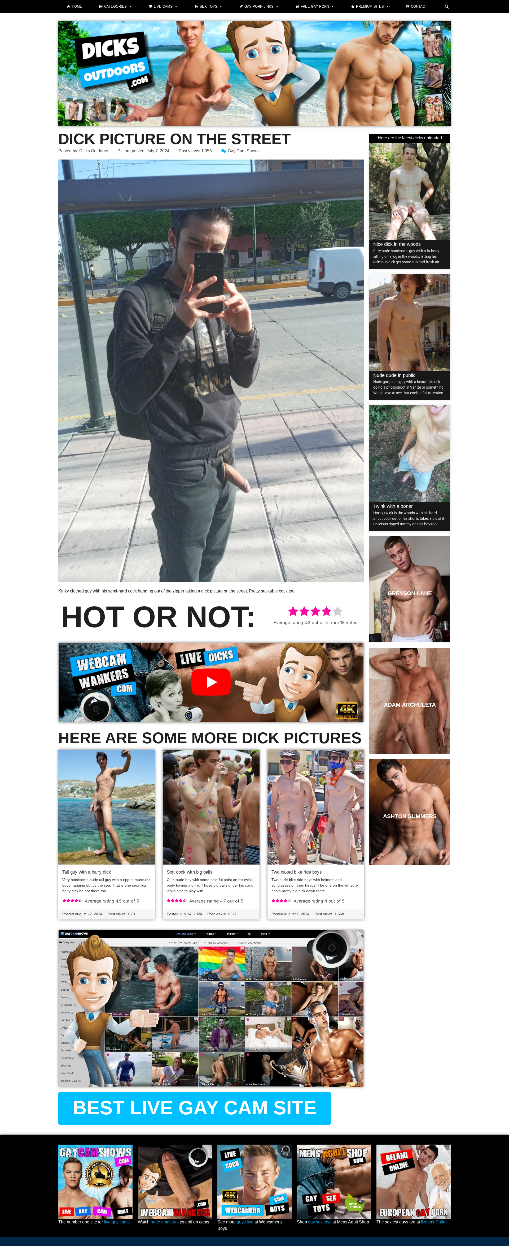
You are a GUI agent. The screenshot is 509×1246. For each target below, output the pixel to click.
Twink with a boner (393, 506)
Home (77, 6)
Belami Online (434, 1222)
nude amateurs (165, 1222)
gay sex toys (319, 1222)
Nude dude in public (394, 375)
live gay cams (117, 1222)
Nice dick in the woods (397, 244)
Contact (419, 6)
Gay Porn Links (259, 6)
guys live (245, 1222)
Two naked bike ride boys (296, 872)
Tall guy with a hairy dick (86, 872)
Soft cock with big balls (190, 872)
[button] (447, 7)
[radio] (293, 612)
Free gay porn (315, 6)
